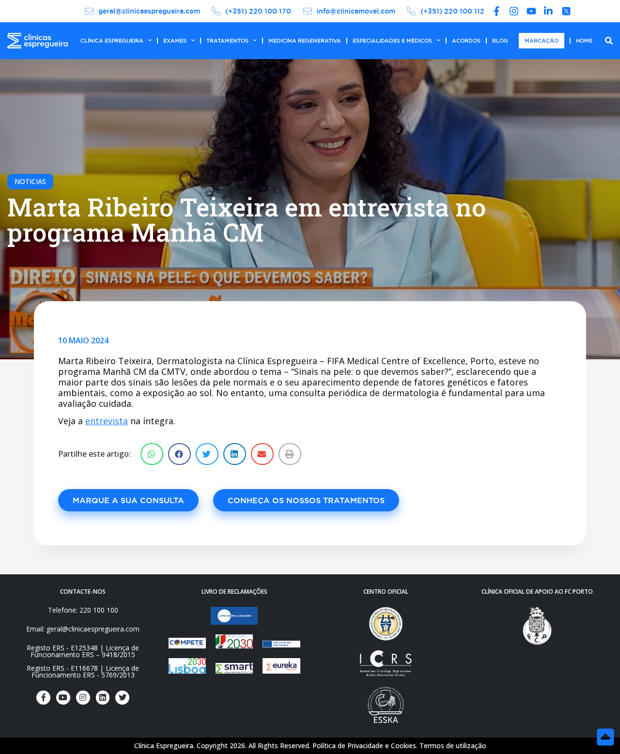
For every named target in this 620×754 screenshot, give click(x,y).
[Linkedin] (103, 698)
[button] (128, 500)
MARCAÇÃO (541, 41)
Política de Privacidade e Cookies (364, 745)
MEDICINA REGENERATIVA (304, 41)
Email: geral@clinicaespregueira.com (83, 628)
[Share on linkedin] (234, 454)
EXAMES (174, 41)
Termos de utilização (452, 745)
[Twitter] (122, 698)
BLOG (500, 41)
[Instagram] (83, 698)
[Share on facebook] (179, 454)
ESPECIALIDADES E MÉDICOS (392, 41)
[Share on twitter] (207, 454)
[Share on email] (262, 454)
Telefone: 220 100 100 (83, 610)
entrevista (106, 421)
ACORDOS (466, 41)
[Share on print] (290, 454)
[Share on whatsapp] (151, 454)
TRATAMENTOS (227, 41)
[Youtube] (63, 698)
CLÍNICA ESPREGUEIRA (111, 41)
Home (584, 41)
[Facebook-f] (43, 698)
